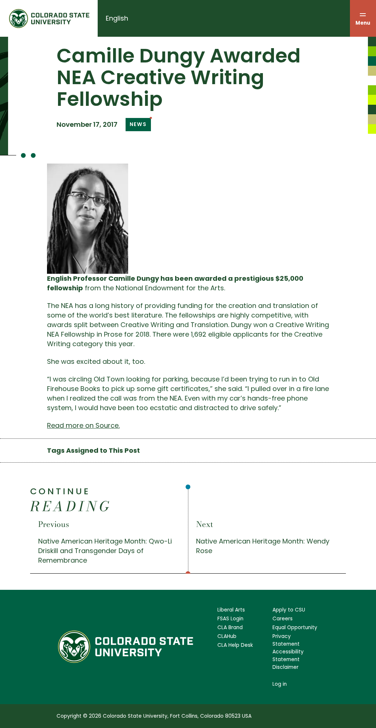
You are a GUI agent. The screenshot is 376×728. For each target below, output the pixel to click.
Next (204, 524)
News (138, 124)
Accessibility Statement (288, 655)
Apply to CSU (288, 609)
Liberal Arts (231, 609)
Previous (53, 524)
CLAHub (226, 636)
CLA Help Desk (235, 645)
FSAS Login (230, 618)
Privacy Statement (286, 640)
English (117, 18)
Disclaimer (285, 667)
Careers (282, 618)
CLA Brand (230, 627)
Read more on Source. (83, 425)
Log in (279, 684)
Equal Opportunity (294, 627)
